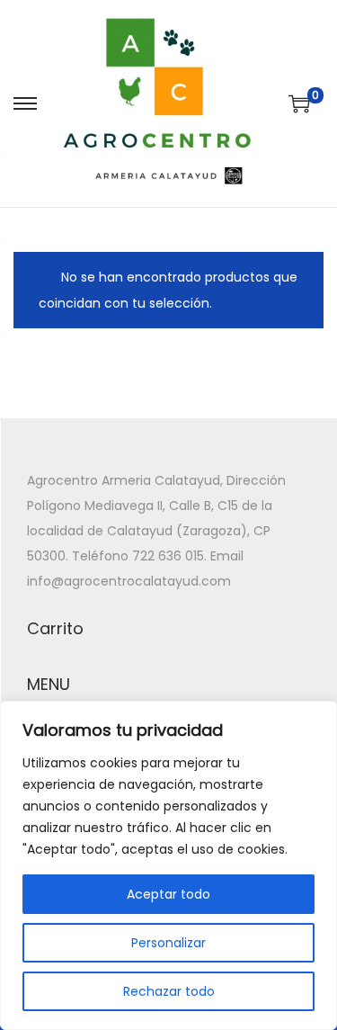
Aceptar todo (168, 894)
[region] (168, 865)
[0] (299, 103)
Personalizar (168, 943)
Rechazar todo (169, 991)
